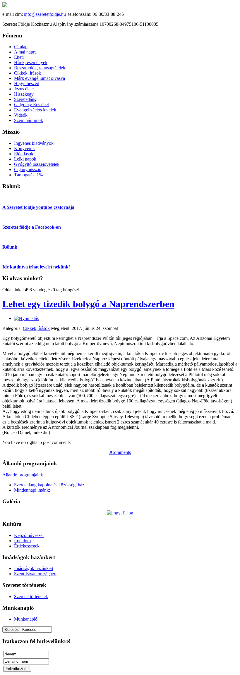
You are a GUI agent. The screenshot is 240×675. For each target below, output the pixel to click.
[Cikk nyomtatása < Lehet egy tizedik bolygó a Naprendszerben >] (26, 318)
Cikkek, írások (36, 328)
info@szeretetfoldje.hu (45, 14)
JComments (120, 452)
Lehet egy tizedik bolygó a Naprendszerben (88, 304)
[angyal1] (120, 512)
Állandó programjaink (22, 474)
